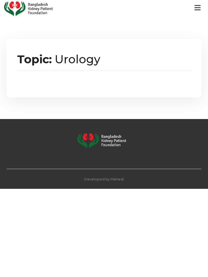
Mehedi (117, 179)
